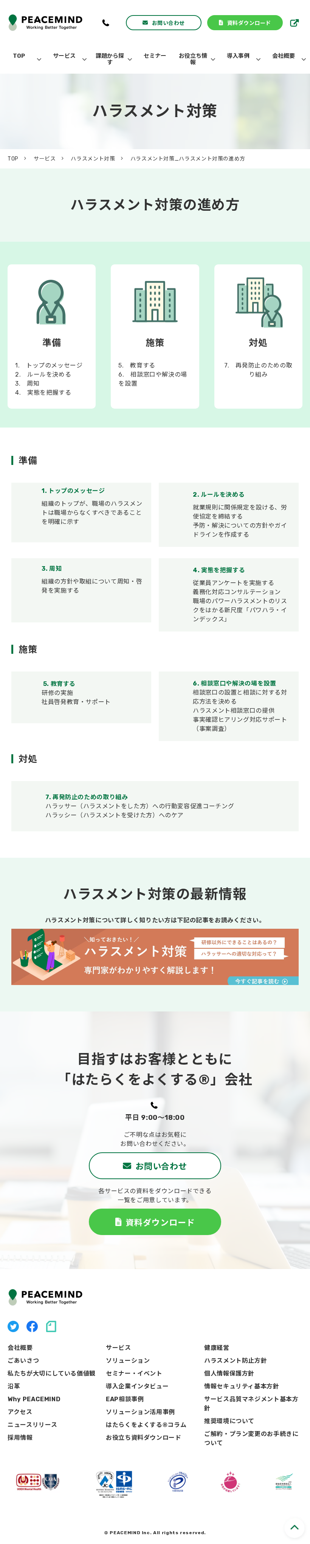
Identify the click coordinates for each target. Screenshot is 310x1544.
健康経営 (216, 1347)
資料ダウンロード (249, 22)
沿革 (14, 1386)
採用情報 (295, 22)
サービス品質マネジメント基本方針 (251, 1404)
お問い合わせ (168, 22)
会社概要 (283, 55)
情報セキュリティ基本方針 (241, 1386)
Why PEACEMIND (34, 1399)
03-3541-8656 (107, 22)
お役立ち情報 (193, 59)
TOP (19, 55)
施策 (155, 336)
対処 (258, 336)
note (51, 1326)
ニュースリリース (32, 1424)
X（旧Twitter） (13, 1326)
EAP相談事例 (125, 1399)
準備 (52, 336)
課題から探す (110, 59)
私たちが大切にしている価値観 (52, 1373)
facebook (32, 1326)
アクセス (20, 1412)
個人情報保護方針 (229, 1373)
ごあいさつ (23, 1360)
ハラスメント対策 (93, 159)
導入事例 (238, 55)
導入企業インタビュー (137, 1386)
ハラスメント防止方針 (235, 1360)
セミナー (155, 55)
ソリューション (128, 1360)
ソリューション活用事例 (140, 1412)
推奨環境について (229, 1421)
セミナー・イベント (134, 1373)
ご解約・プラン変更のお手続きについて (251, 1438)
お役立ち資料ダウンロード (143, 1437)
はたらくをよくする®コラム (146, 1424)
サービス (64, 55)
